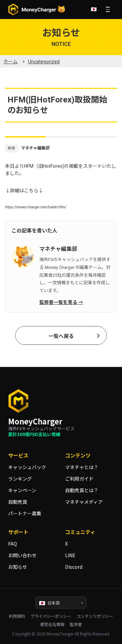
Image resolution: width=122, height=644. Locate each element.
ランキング (20, 478)
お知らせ (17, 566)
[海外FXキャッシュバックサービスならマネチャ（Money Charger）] (37, 9)
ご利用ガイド (79, 478)
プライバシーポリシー (50, 616)
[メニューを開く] (108, 9)
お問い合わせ (22, 555)
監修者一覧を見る (58, 302)
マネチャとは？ (81, 467)
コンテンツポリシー (95, 616)
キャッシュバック (27, 467)
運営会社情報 (52, 624)
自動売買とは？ (81, 490)
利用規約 (17, 616)
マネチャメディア (84, 501)
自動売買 (17, 501)
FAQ (12, 543)
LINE (70, 555)
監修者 (76, 624)
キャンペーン (22, 490)
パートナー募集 (24, 513)
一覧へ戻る (61, 336)
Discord (73, 566)
